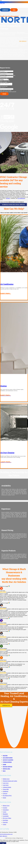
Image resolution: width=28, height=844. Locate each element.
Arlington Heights (7, 787)
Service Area (6, 768)
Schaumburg (6, 809)
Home (4, 764)
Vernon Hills (6, 789)
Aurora (4, 824)
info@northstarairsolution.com (6, 834)
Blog (4, 771)
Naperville (5, 822)
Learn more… (5, 293)
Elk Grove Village (7, 818)
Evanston (5, 807)
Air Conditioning (6, 284)
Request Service (7, 766)
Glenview (5, 793)
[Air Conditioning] (14, 248)
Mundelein (5, 814)
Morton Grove (6, 805)
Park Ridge (5, 820)
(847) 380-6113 (3, 836)
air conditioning (21, 198)
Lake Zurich (5, 785)
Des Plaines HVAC (7, 795)
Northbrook (5, 791)
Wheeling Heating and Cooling (10, 781)
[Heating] (14, 342)
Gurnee (4, 811)
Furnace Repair (7, 762)
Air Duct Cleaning (7, 452)
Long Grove (5, 783)
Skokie (4, 797)
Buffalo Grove (6, 778)
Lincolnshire (6, 816)
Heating (8, 198)
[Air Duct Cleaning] (14, 426)
